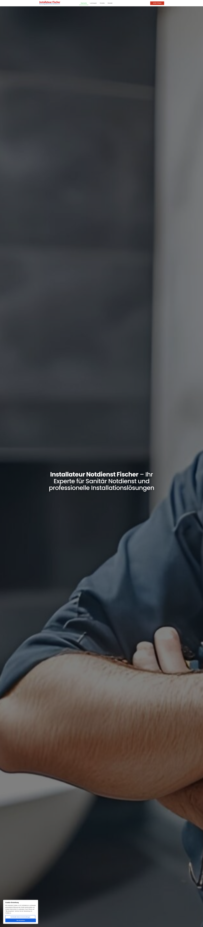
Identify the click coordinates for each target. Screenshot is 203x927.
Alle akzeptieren (20, 920)
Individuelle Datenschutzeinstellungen (20, 917)
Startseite (84, 3)
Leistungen (93, 3)
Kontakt (110, 3)
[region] (20, 912)
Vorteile (102, 3)
